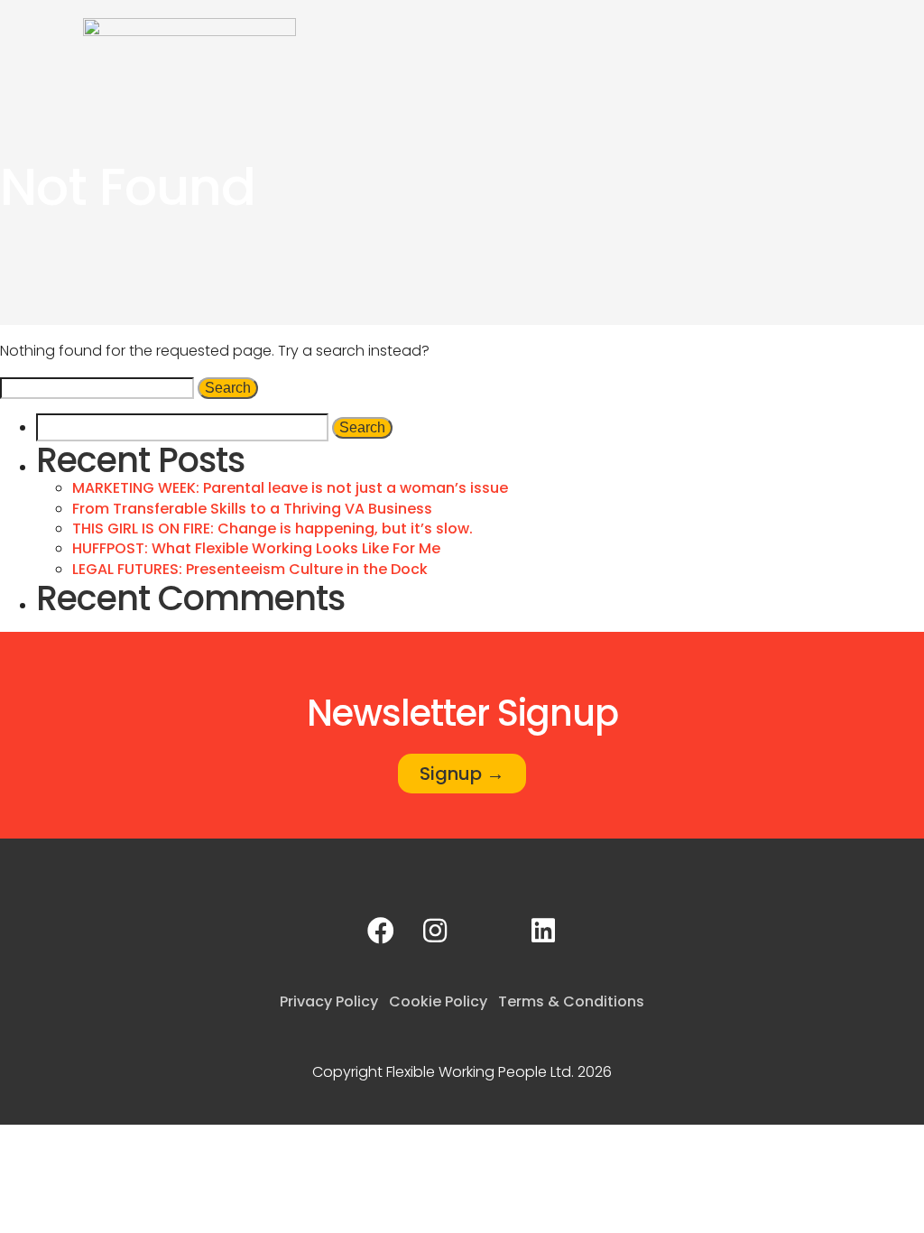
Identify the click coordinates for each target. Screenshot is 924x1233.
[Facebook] (381, 931)
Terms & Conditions (571, 1001)
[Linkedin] (543, 931)
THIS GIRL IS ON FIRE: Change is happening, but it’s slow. (272, 528)
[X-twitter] (489, 931)
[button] (893, 33)
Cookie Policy (438, 1001)
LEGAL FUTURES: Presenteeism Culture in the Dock (250, 569)
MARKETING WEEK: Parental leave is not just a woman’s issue (290, 487)
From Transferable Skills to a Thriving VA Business (252, 508)
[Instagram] (435, 931)
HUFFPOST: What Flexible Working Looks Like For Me (256, 548)
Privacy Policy (329, 1001)
